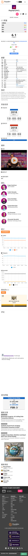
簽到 (20, 498)
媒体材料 (13, 504)
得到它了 (24, 554)
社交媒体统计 (13, 500)
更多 (3, 292)
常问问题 (4, 516)
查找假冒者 (5, 232)
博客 (3, 512)
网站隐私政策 (13, 520)
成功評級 (13, 498)
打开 (17, 78)
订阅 (20, 491)
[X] (18, 87)
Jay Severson (11, 212)
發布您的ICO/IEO (21, 500)
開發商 (3, 517)
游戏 (17, 61)
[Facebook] (21, 87)
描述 (3, 504)
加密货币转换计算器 (13, 509)
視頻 (12, 506)
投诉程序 (13, 517)
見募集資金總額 (14, 53)
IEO (3, 506)
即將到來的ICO (5, 501)
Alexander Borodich (13, 219)
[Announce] (17, 87)
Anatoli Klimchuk (12, 205)
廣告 (12, 503)
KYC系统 (12, 516)
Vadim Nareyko (12, 192)
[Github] (16, 87)
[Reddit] (20, 87)
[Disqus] (14, 333)
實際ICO (3, 500)
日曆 (3, 508)
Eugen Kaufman (12, 185)
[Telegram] (22, 87)
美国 (17, 84)
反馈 (12, 501)
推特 (2, 178)
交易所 (3, 509)
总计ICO (3, 498)
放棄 (12, 519)
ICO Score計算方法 (14, 513)
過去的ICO (4, 503)
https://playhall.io (20, 85)
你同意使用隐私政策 (13, 553)
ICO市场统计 (4, 514)
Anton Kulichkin (12, 199)
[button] (25, 2)
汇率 (12, 508)
